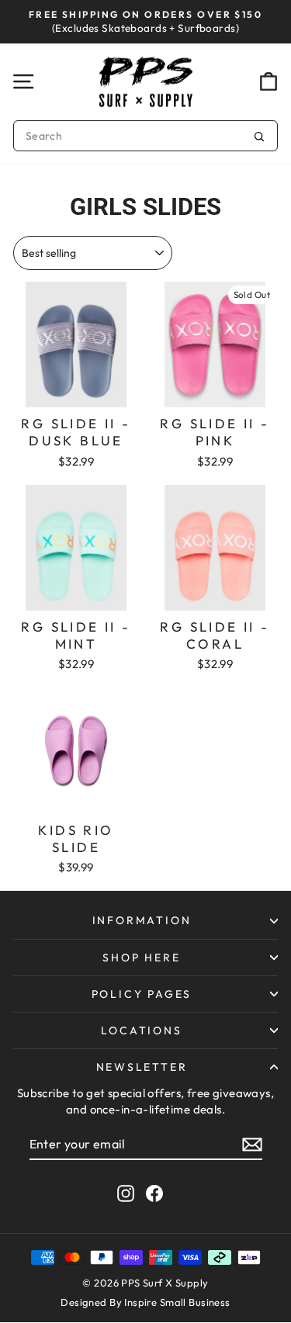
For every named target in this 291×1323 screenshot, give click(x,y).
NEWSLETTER (142, 1067)
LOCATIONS (141, 1030)
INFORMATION (142, 920)
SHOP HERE (141, 958)
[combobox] (145, 136)
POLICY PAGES (142, 994)
